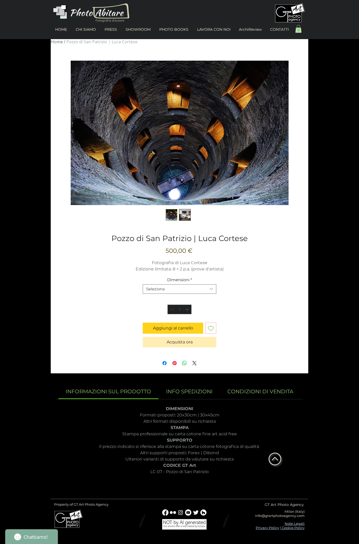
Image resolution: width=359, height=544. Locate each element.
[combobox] (179, 289)
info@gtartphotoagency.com (280, 516)
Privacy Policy (267, 528)
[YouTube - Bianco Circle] (188, 512)
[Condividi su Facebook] (164, 363)
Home (57, 42)
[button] (298, 29)
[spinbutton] (179, 309)
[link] (108, 391)
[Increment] (187, 309)
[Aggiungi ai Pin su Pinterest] (174, 363)
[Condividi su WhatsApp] (184, 363)
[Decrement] (171, 309)
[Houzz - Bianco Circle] (203, 512)
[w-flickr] (173, 512)
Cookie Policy (293, 528)
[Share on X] (194, 363)
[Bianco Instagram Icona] (180, 512)
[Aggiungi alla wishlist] (210, 328)
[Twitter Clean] (196, 512)
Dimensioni (179, 280)
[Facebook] (165, 512)
